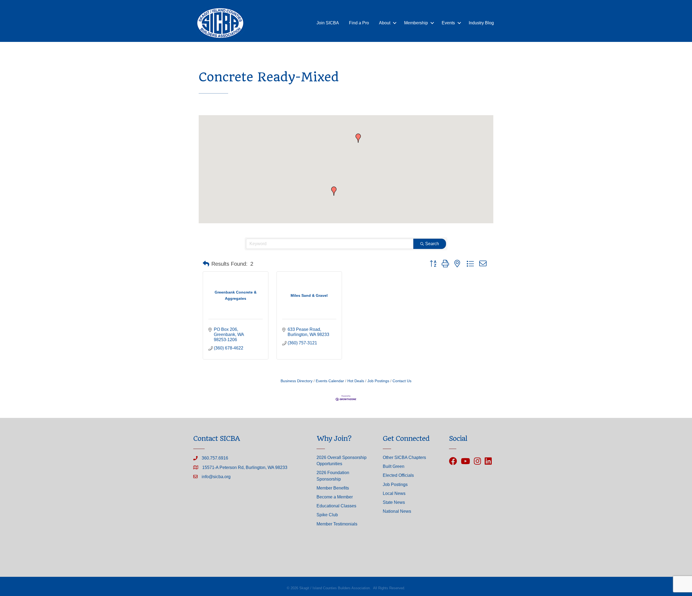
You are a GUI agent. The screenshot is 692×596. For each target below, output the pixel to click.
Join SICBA (328, 23)
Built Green (393, 466)
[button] (334, 191)
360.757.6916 (215, 458)
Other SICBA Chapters (404, 457)
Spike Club (327, 514)
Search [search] (432, 243)
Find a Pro (359, 23)
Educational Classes (336, 506)
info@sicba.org (216, 476)
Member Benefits (333, 488)
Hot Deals (355, 381)
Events (448, 23)
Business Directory (296, 381)
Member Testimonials (337, 524)
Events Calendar (330, 381)
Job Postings (378, 381)
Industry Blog (481, 23)
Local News (394, 493)
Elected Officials (398, 475)
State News (394, 502)
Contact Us (401, 381)
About (384, 23)
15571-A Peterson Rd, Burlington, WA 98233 (244, 467)
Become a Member (335, 497)
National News (397, 511)
